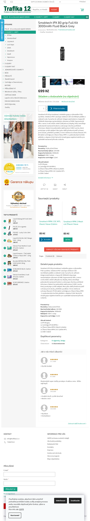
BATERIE (8, 85)
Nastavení (15, 515)
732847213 (11, 442)
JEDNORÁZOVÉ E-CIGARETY (14, 70)
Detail (68, 240)
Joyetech (10, 41)
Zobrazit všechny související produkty (62, 249)
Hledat (54, 10)
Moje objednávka (53, 459)
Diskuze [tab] (59, 256)
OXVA (9, 48)
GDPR (21, 509)
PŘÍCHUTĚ (8, 76)
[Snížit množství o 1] (46, 109)
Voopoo (10, 60)
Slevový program (53, 456)
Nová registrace (9, 494)
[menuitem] (16, 17)
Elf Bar (9, 35)
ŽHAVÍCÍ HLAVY (10, 79)
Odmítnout (60, 500)
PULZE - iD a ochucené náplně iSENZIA (18, 29)
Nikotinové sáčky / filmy (13, 92)
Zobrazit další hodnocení (76, 423)
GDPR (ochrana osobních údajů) (42, 2)
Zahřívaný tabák (10, 95)
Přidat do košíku (59, 108)
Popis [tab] (41, 256)
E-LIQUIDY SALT (10, 66)
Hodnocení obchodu (54, 453)
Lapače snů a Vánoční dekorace (16, 98)
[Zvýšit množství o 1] (46, 107)
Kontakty (50, 447)
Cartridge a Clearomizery (13, 82)
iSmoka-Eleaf (11, 38)
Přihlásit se (10, 489)
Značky (7, 107)
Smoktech (10, 51)
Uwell (9, 54)
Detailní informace (44, 178)
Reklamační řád (52, 444)
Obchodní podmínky (54, 441)
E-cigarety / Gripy (58, 341)
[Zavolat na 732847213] (7, 2)
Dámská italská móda (12, 101)
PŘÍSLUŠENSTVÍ (10, 88)
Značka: (46, 32)
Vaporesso (11, 57)
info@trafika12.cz (13, 439)
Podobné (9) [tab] (50, 256)
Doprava (50, 450)
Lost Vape (10, 45)
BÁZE (6, 73)
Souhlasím (75, 500)
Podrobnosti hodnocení (66, 30)
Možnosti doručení (68, 102)
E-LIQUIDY (8, 63)
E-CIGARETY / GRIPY (11, 32)
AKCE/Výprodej (10, 104)
